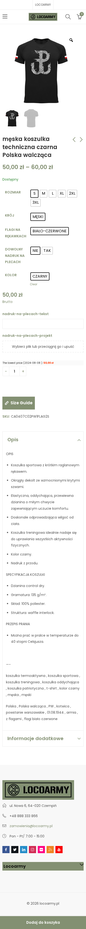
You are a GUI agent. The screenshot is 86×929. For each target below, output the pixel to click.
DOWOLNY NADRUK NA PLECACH (15, 255)
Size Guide (21, 403)
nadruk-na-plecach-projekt (27, 335)
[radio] (34, 193)
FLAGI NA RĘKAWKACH (15, 233)
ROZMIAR (13, 192)
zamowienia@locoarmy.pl (31, 826)
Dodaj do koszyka (43, 922)
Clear (33, 284)
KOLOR (11, 275)
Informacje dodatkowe (35, 738)
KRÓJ (9, 215)
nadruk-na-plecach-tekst (25, 313)
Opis (12, 439)
